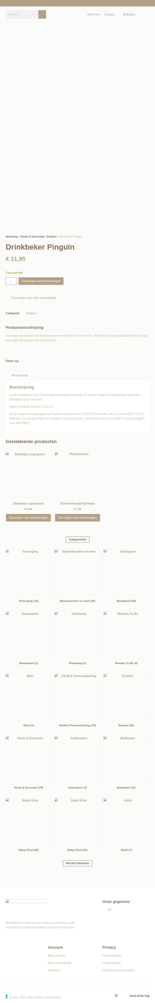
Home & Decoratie (32, 236)
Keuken (52, 236)
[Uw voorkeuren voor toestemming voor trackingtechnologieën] (6, 996)
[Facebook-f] (7, 936)
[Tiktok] (20, 936)
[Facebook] (141, 14)
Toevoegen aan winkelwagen (41, 281)
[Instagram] (147, 14)
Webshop (12, 236)
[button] (8, 369)
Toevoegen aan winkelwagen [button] (28, 517)
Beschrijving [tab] (20, 375)
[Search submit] (42, 14)
